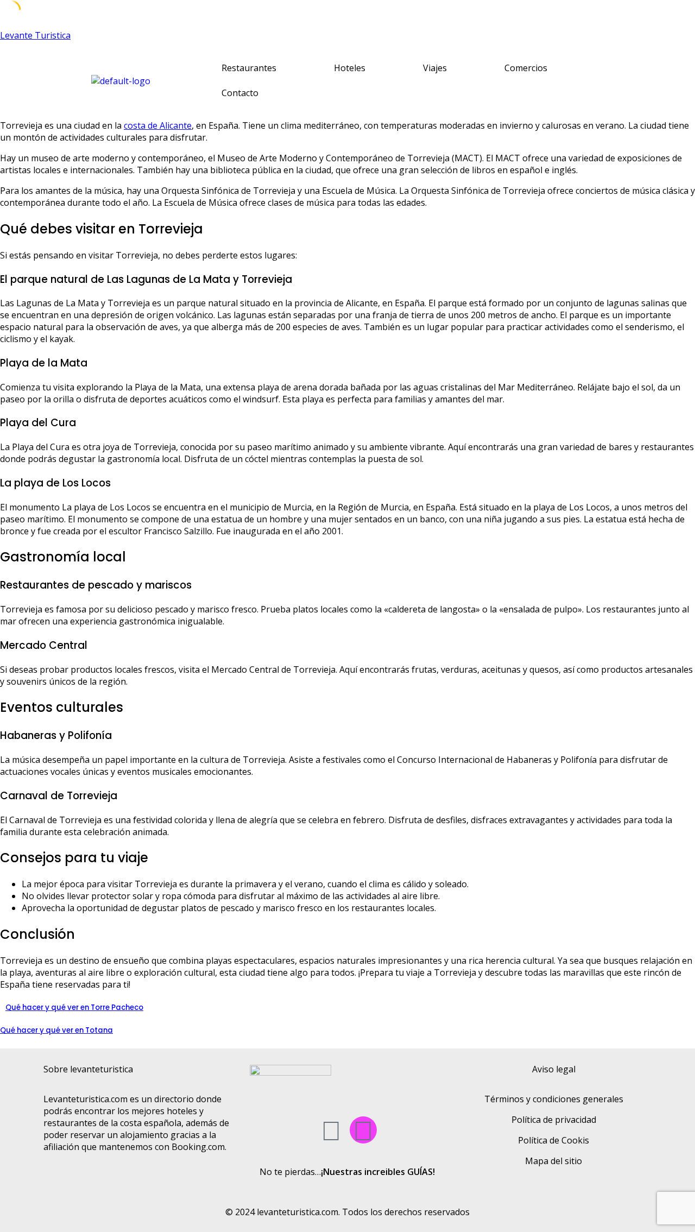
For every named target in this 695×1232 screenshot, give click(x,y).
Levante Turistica (35, 35)
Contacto (240, 93)
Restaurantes (249, 68)
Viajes (435, 68)
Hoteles (349, 68)
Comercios (525, 68)
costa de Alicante (158, 125)
